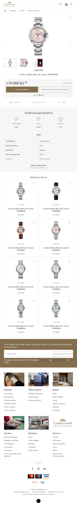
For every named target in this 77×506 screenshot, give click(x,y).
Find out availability (22, 89)
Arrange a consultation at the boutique (55, 89)
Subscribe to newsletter (62, 354)
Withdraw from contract (55, 492)
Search (60, 4)
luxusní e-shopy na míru (35, 494)
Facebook (32, 468)
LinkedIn (45, 468)
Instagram (38, 468)
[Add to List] (71, 18)
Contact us (16, 102)
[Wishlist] (34, 184)
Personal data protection (21, 492)
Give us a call (40, 102)
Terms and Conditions (59, 360)
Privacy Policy (44, 360)
